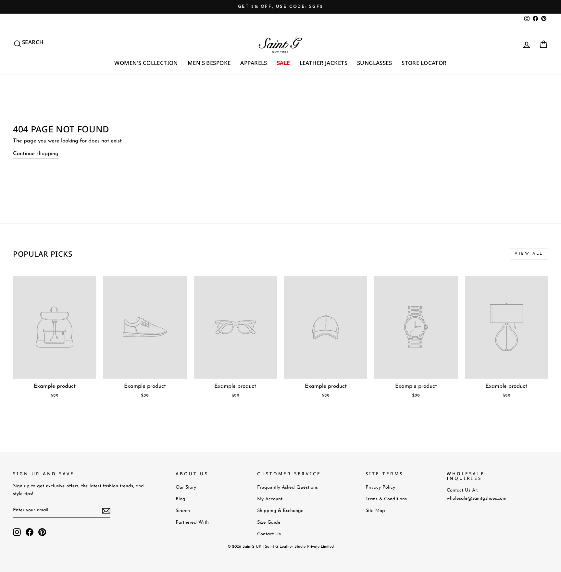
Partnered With (192, 522)
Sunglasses (374, 63)
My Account (269, 499)
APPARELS (253, 63)
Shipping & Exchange (280, 510)
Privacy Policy (380, 487)
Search (183, 510)
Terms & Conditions (386, 499)
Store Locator (424, 63)
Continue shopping (35, 153)
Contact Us (269, 534)
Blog (180, 499)
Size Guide (268, 522)
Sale (283, 63)
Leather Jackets (323, 63)
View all (529, 254)
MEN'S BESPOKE (209, 63)
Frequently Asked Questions (287, 487)
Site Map (375, 510)
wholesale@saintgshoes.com (476, 498)
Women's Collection (146, 63)
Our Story (186, 487)
